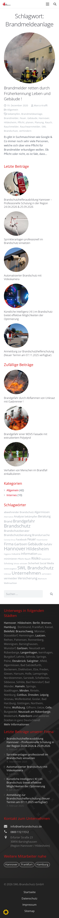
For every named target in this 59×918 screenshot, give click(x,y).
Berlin (36, 623)
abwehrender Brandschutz (19, 512)
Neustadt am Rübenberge (34, 711)
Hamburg (10, 627)
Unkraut (7, 574)
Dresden (33, 695)
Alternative (8, 517)
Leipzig (44, 695)
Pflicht (21, 122)
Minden (24, 690)
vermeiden (10, 578)
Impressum (29, 904)
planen (29, 122)
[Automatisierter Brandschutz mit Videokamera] (16, 259)
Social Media (47, 563)
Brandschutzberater (17, 531)
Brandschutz (17, 526)
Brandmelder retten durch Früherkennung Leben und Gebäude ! (27, 93)
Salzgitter (33, 661)
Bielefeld (9, 631)
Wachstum (42, 579)
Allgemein (12, 109)
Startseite (30, 892)
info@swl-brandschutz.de (26, 826)
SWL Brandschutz (35, 568)
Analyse (19, 516)
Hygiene (7, 554)
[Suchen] (55, 4)
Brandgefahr (24, 521)
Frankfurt (27, 864)
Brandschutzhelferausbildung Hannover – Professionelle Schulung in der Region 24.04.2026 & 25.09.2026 (28, 203)
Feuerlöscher (42, 540)
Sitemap (29, 911)
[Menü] (47, 4)
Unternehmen (26, 573)
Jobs (40, 554)
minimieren (10, 558)
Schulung (8, 563)
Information (29, 554)
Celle (48, 707)
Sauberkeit (45, 559)
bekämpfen (14, 113)
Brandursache (41, 535)
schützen (23, 563)
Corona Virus (9, 540)
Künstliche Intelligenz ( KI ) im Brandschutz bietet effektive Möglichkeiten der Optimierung (28, 315)
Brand (8, 521)
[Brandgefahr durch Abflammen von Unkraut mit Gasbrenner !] (16, 382)
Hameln (20, 686)
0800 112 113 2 (19, 832)
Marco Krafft (41, 105)
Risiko (36, 558)
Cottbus (22, 695)
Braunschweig (24, 631)
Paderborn (25, 716)
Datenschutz (29, 898)
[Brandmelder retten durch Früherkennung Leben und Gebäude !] (29, 57)
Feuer (23, 118)
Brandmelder (11, 118)
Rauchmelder (11, 126)
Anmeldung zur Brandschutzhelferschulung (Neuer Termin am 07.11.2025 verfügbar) (29, 353)
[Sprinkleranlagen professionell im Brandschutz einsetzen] (16, 223)
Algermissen (42, 512)
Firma (8, 544)
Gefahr (47, 544)
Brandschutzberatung (17, 535)
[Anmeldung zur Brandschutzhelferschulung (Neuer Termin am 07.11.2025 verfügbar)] (16, 335)
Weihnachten (10, 583)
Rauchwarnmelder (30, 126)
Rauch (48, 122)
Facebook (21, 539)
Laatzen (40, 635)
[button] (6, 912)
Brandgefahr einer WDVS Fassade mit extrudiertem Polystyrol (25, 435)
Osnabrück (19, 661)
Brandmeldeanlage (31, 113)
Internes (12, 495)
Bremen (46, 623)
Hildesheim (10, 122)
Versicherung (27, 578)
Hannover (44, 118)
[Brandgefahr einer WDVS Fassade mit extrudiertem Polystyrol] (16, 418)
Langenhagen (28, 652)
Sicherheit (33, 563)
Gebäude (32, 118)
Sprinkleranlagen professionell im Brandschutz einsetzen (23, 241)
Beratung (44, 516)
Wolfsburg (18, 707)
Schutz (16, 563)
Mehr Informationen (16, 724)
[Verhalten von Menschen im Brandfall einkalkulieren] (16, 454)
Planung (39, 122)
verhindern (25, 130)
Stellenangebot (10, 569)
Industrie (15, 553)
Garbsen (20, 544)
